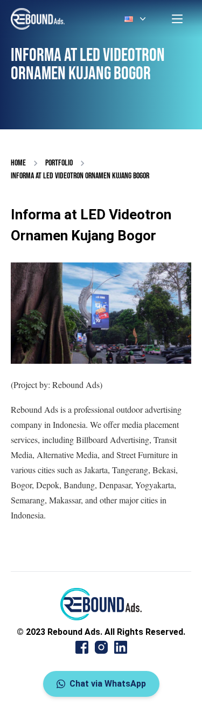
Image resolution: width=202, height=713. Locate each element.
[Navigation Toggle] (177, 19)
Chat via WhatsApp (107, 684)
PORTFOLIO (59, 163)
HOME (18, 163)
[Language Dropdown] (136, 19)
